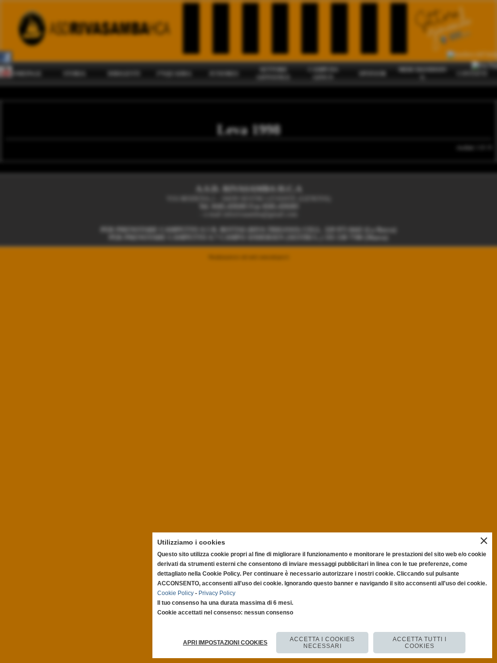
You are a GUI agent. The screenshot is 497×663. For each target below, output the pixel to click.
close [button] (484, 541)
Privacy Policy (217, 593)
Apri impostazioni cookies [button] (225, 642)
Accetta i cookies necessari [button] (322, 642)
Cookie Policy (175, 593)
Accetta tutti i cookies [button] (420, 642)
